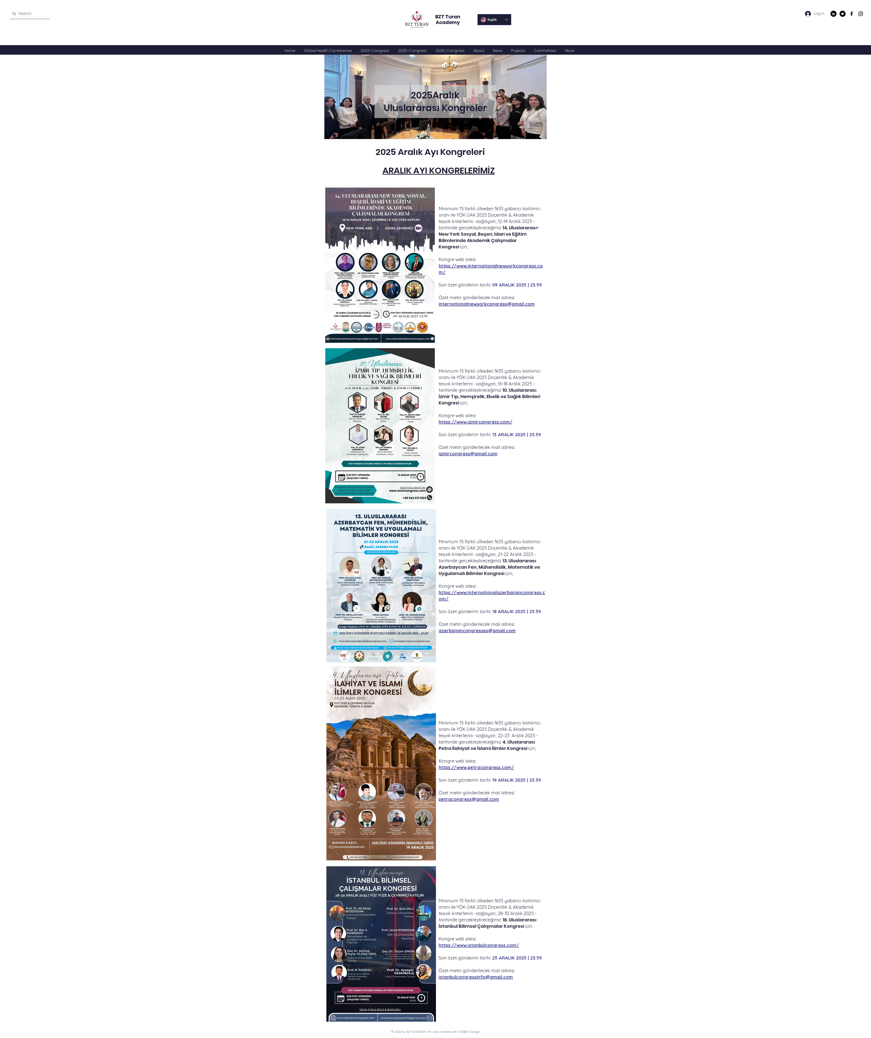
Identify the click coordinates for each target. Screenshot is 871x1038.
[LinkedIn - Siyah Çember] (833, 14)
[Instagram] (861, 14)
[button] (375, 51)
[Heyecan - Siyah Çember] (842, 14)
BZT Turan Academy (447, 19)
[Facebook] (852, 14)
